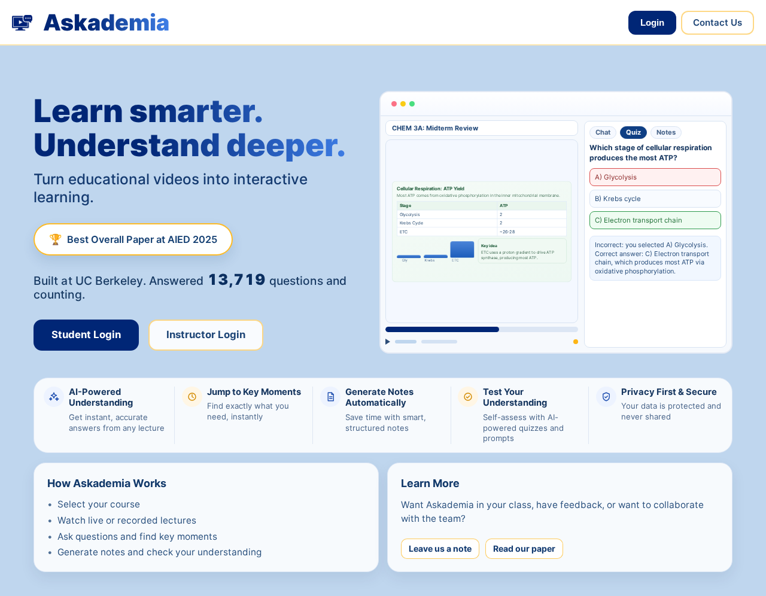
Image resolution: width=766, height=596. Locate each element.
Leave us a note (440, 548)
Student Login (86, 335)
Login (652, 22)
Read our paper (524, 548)
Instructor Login (205, 335)
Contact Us (717, 22)
